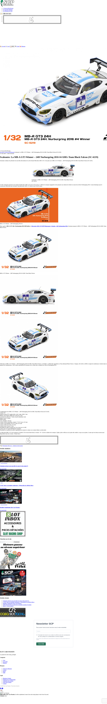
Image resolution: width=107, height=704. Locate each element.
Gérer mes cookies (7, 682)
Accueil (2, 152)
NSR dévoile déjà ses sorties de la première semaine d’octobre (17, 604)
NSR (4, 672)
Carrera (4, 670)
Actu (4, 660)
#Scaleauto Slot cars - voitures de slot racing (12, 445)
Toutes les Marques (7, 668)
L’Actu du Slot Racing (8, 8)
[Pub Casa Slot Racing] (12, 616)
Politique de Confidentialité (9, 679)
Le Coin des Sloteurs (8, 9)
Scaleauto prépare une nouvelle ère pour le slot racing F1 (16, 600)
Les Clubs (5, 661)
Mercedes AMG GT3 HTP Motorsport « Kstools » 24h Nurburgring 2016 (50, 226)
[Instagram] (2, 688)
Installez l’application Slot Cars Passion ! (12, 603)
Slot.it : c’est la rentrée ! (8, 606)
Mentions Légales (7, 678)
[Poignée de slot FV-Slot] (13, 568)
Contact (4, 683)
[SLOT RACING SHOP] (32, 23)
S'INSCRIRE (41, 644)
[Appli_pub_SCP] (13, 595)
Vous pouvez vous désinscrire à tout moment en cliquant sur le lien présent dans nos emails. (53, 639)
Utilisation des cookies (8, 681)
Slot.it (4, 671)
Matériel (5, 663)
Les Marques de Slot (7, 11)
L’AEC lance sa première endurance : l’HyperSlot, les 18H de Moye (18, 602)
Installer (2, 695)
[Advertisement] (53, 35)
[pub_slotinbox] (12, 536)
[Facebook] (1, 688)
